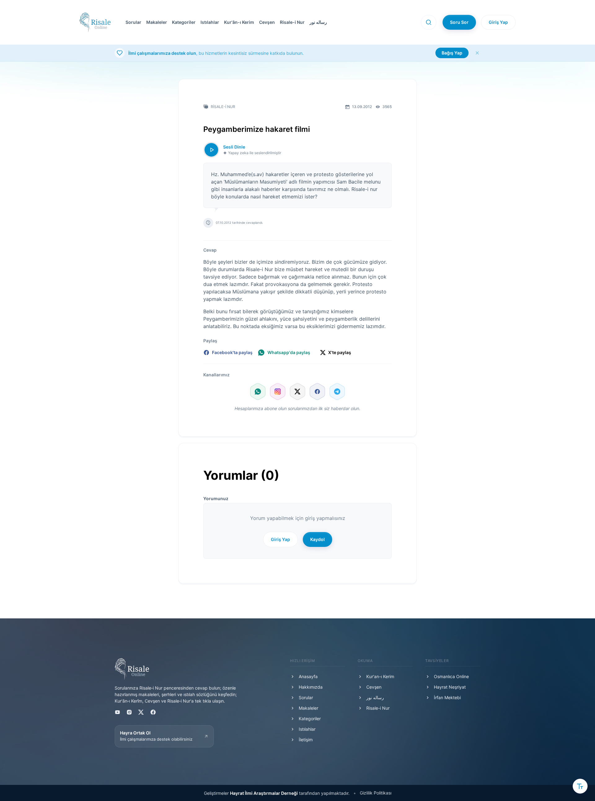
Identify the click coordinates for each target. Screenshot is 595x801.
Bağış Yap (452, 52)
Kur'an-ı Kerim (380, 676)
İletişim (306, 739)
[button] (265, 22)
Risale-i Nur (292, 22)
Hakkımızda (311, 687)
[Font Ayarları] (580, 786)
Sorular (133, 22)
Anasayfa (308, 676)
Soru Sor (459, 22)
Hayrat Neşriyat (450, 687)
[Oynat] (211, 150)
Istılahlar (210, 22)
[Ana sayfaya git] (95, 22)
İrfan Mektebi (447, 697)
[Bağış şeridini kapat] (477, 53)
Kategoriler (184, 22)
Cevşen (267, 22)
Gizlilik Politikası (375, 792)
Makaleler (156, 22)
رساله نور (318, 22)
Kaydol (317, 539)
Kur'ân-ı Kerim (239, 22)
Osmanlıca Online (451, 676)
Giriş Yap (498, 22)
